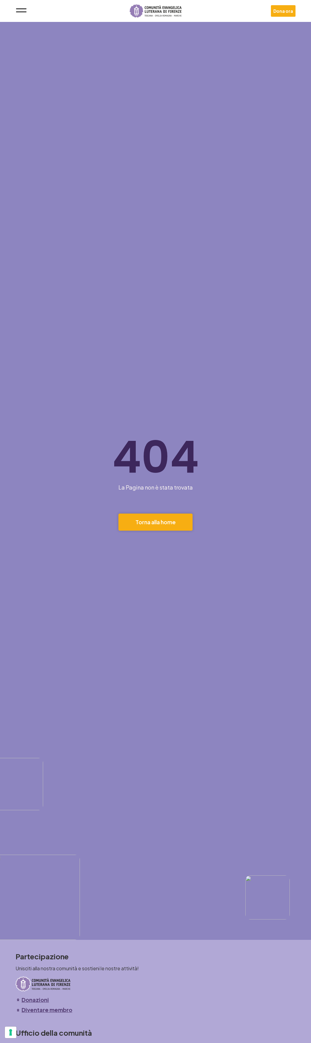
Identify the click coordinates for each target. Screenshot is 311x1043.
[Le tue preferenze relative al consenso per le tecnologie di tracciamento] (10, 1032)
